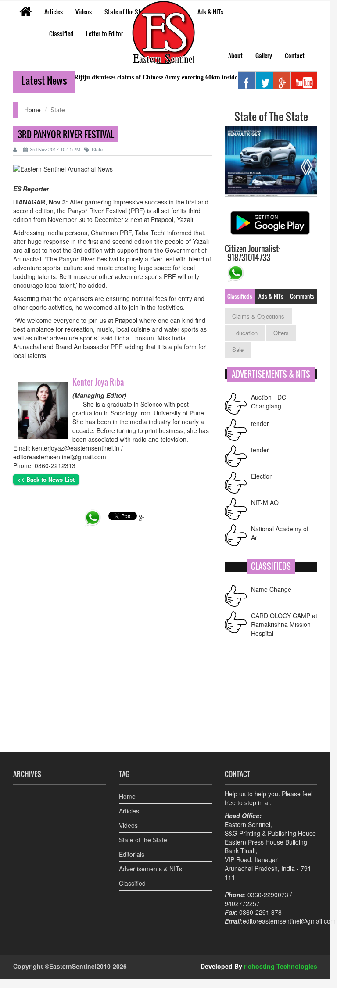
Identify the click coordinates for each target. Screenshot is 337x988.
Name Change (271, 589)
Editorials (131, 854)
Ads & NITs (210, 11)
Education (245, 333)
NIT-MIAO (265, 502)
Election (262, 476)
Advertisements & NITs (150, 868)
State (97, 149)
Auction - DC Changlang (268, 401)
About (235, 55)
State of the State (126, 11)
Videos (83, 11)
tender (260, 423)
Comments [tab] (302, 296)
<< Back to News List (46, 479)
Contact (295, 55)
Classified (61, 33)
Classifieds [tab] (239, 296)
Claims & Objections (258, 316)
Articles (53, 11)
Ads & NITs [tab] (270, 296)
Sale (238, 349)
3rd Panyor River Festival (66, 134)
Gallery (263, 55)
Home (32, 109)
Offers (281, 333)
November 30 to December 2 (88, 219)
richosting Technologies (280, 966)
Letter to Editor (104, 33)
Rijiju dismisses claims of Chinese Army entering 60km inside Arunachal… (160, 77)
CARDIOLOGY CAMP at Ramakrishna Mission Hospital (284, 624)
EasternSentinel (73, 966)
